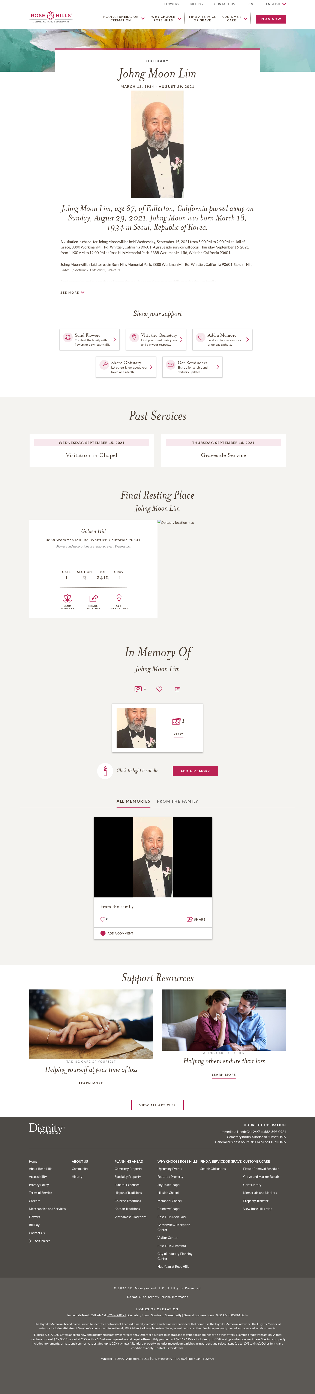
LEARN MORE (91, 1083)
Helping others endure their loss (224, 1058)
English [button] (273, 4)
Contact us (161, 1348)
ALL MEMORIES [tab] (134, 801)
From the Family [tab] (177, 801)
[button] (250, 6)
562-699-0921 (275, 1131)
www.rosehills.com (173, 282)
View (179, 733)
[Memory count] (138, 688)
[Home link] (51, 16)
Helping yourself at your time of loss (91, 1067)
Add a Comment (120, 933)
